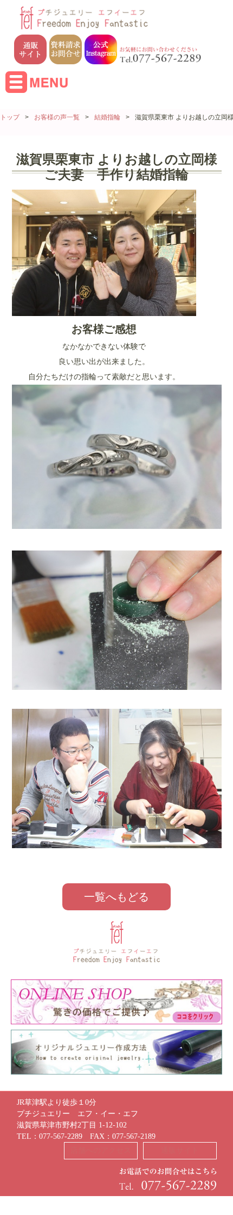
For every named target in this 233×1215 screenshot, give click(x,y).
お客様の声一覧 (57, 117)
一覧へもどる (116, 897)
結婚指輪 (107, 117)
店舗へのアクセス (100, 1150)
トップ (10, 117)
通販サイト (180, 1150)
